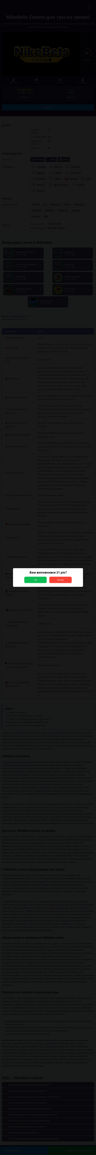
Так (35, 579)
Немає (60, 579)
